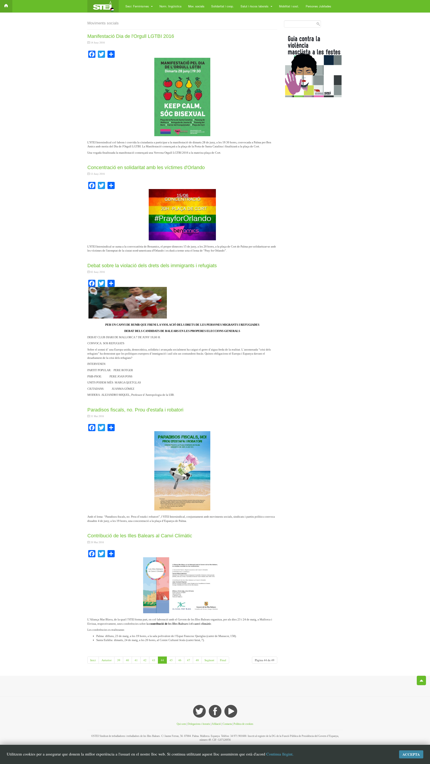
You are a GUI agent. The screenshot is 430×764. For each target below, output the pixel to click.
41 (136, 660)
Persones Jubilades (318, 6)
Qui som (181, 723)
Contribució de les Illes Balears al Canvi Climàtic (139, 535)
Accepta (411, 754)
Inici (93, 660)
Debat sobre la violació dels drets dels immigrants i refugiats (152, 265)
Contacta (227, 723)
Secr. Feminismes (137, 6)
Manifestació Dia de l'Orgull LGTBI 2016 (130, 36)
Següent (209, 660)
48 (197, 660)
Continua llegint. (280, 754)
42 (144, 660)
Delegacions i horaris (199, 723)
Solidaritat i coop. (222, 6)
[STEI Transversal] (103, 6)
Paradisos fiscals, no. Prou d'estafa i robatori (135, 410)
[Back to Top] (421, 680)
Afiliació (216, 723)
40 (127, 660)
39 (118, 660)
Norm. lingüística (170, 6)
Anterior (106, 660)
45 (171, 660)
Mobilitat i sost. (289, 6)
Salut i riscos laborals (255, 6)
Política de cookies (243, 723)
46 (179, 660)
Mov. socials (196, 6)
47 (188, 660)
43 (153, 660)
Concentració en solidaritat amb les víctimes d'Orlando (146, 167)
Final (223, 660)
